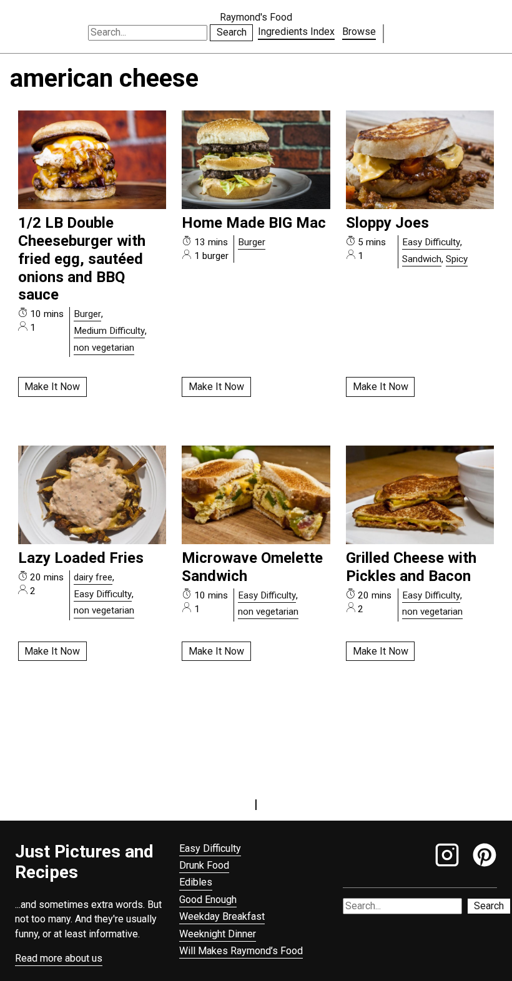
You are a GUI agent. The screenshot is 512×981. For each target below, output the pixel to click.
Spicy (457, 259)
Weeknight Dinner (217, 934)
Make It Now (52, 387)
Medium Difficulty (109, 330)
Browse (359, 31)
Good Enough (208, 899)
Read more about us (58, 958)
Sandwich (421, 259)
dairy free (93, 577)
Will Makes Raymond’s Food (241, 951)
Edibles (195, 882)
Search (232, 32)
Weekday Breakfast (222, 916)
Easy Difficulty (431, 242)
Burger (87, 314)
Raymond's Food (256, 17)
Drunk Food (204, 865)
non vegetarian (104, 347)
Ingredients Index (296, 31)
